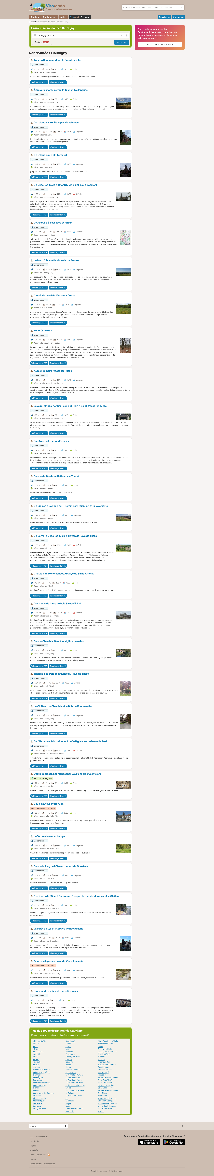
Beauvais (37, 1075)
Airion (35, 1046)
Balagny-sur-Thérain (41, 1072)
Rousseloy (102, 1075)
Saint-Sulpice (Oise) (106, 1085)
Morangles (70, 1111)
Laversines (70, 1088)
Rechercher (121, 42)
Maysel (68, 1103)
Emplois (33, 1146)
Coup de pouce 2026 (38, 1155)
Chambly (36, 1095)
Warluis (101, 1111)
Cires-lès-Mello (39, 1098)
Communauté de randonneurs (42, 1164)
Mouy (100, 1046)
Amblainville (38, 1051)
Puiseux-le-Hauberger (107, 1064)
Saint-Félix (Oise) (105, 1080)
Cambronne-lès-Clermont (43, 1093)
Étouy (68, 1049)
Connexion (178, 17)
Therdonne (102, 1095)
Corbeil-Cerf (38, 1103)
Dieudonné (70, 1041)
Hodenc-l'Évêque (73, 1069)
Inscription (164, 17)
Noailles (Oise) (104, 1054)
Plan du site (34, 1141)
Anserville (37, 1062)
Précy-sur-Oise (104, 1062)
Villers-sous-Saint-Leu (107, 1108)
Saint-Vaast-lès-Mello (107, 1088)
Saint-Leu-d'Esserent (106, 1082)
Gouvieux (69, 1062)
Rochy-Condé (103, 1072)
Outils (33, 17)
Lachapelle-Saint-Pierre (75, 1085)
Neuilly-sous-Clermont (107, 1051)
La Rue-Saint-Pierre (74, 1080)
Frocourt (69, 1059)
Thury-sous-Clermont (107, 1098)
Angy (35, 1056)
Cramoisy (37, 1106)
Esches (68, 1046)
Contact (33, 1159)
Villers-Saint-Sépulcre (107, 1106)
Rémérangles (103, 1067)
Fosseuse (69, 1051)
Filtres (43, 42)
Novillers (101, 1056)
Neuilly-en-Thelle (105, 1049)
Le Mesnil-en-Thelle (74, 1095)
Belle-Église (38, 1077)
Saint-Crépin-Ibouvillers (108, 1077)
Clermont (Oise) (39, 1101)
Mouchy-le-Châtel (105, 1043)
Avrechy (36, 1067)
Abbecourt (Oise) (40, 1041)
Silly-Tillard (102, 1093)
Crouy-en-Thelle (39, 1108)
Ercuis (68, 1043)
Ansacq (36, 1059)
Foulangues (70, 1054)
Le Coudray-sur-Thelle (75, 1090)
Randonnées (49, 17)
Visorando (33, 22)
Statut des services (99, 1171)
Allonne (36, 1049)
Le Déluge (70, 1093)
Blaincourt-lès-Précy (41, 1082)
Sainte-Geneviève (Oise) (108, 1090)
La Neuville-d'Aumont (74, 1075)
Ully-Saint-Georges (106, 1101)
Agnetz (36, 1043)
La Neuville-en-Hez (73, 1077)
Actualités (34, 1150)
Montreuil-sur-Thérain (75, 1108)
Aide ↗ (63, 17)
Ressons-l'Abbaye (105, 1069)
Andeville (37, 1054)
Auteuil (36, 1064)
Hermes (69, 1067)
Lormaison (70, 1101)
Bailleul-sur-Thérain (41, 1069)
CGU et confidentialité (39, 1137)
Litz (67, 1098)
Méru (68, 1106)
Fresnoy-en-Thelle (73, 1056)
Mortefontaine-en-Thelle (108, 1041)
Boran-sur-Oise (39, 1085)
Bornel (36, 1088)
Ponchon (101, 1059)
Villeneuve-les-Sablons (107, 1103)
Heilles (68, 1064)
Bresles (36, 1090)
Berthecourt (38, 1080)
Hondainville (71, 1072)
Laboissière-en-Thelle (74, 1082)
